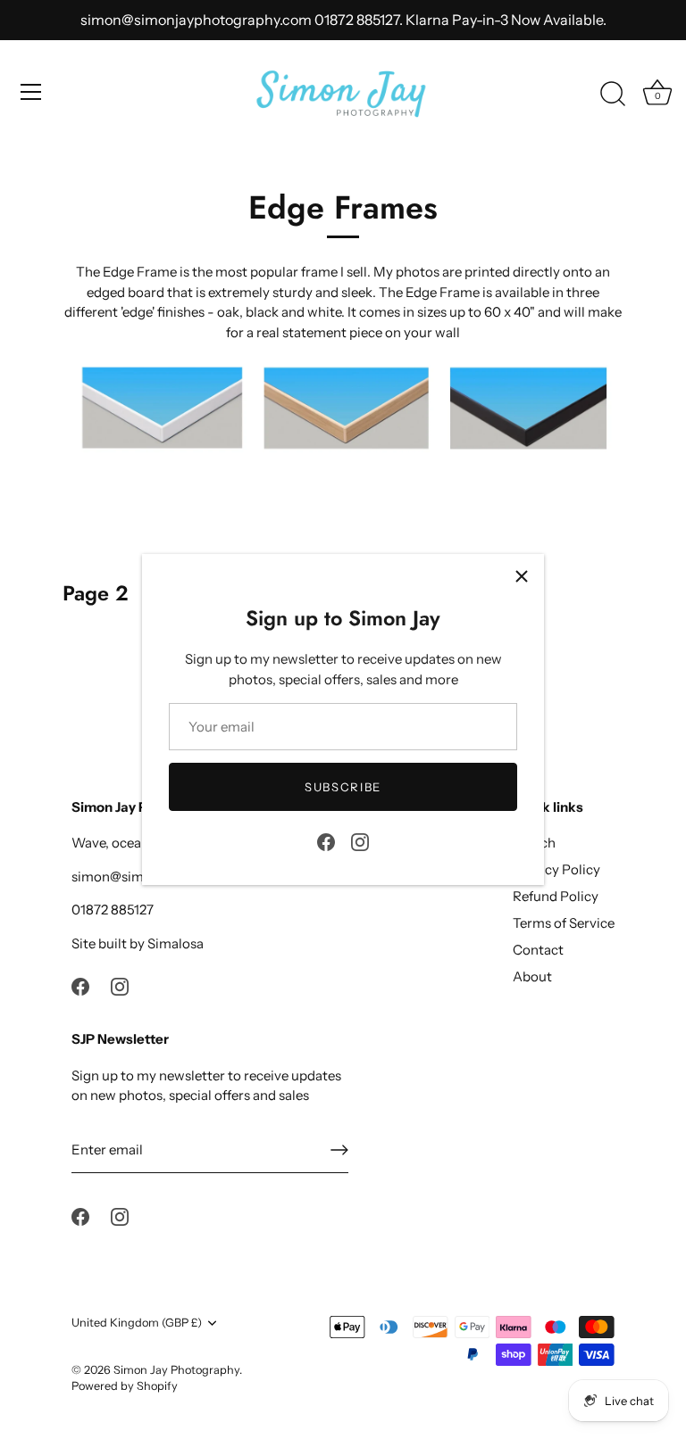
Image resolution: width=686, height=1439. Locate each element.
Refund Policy (555, 896)
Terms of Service (564, 922)
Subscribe (343, 787)
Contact (538, 949)
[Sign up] (339, 1150)
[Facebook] (326, 840)
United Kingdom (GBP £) (136, 1322)
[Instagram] (360, 840)
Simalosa (175, 943)
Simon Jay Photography (176, 1370)
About (532, 976)
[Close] (521, 576)
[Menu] (31, 92)
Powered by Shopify (124, 1386)
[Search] (612, 94)
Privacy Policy (556, 869)
